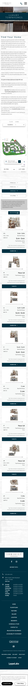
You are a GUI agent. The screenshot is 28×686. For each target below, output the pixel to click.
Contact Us (14, 286)
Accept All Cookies (7, 683)
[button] (21, 4)
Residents (14, 621)
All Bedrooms (13, 183)
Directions (7, 581)
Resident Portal (14, 567)
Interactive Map (13, 213)
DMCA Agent (14, 654)
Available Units (14, 251)
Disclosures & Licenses (6, 654)
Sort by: (13, 196)
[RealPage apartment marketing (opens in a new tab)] (14, 664)
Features (14, 611)
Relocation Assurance (14, 631)
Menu (25, 3)
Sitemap (19, 657)
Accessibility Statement (14, 634)
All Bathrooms (13, 187)
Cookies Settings (20, 683)
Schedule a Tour (14, 624)
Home (14, 604)
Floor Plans (14, 608)
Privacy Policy (22, 654)
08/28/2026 (13, 191)
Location (14, 617)
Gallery (14, 614)
